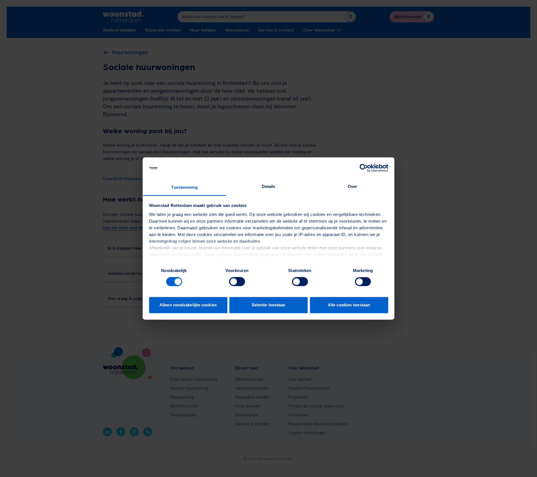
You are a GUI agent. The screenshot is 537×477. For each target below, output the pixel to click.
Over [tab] (352, 186)
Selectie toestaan (269, 304)
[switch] (237, 281)
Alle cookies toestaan (349, 304)
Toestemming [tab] (184, 187)
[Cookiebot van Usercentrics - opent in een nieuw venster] (363, 168)
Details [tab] (268, 186)
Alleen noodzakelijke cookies (188, 304)
